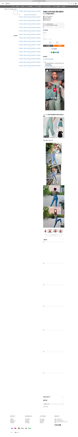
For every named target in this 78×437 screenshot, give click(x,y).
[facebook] (54, 52)
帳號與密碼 (27, 420)
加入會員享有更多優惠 (48, 59)
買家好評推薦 (42, 420)
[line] (51, 52)
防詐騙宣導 (12, 422)
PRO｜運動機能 (29, 6)
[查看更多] (53, 27)
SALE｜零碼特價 (38, 6)
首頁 (13, 6)
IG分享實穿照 (42, 419)
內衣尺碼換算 (27, 422)
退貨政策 (63, 6)
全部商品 (5, 9)
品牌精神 (11, 418)
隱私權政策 (12, 421)
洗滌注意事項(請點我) (48, 65)
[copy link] (58, 52)
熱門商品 (23, 6)
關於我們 (11, 419)
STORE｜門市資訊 (46, 6)
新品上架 (17, 6)
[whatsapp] (56, 52)
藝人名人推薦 (42, 418)
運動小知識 (42, 422)
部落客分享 (42, 421)
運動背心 (15, 9)
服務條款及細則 (13, 420)
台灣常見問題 (27, 418)
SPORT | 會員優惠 (56, 6)
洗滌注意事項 (27, 421)
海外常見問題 (27, 419)
